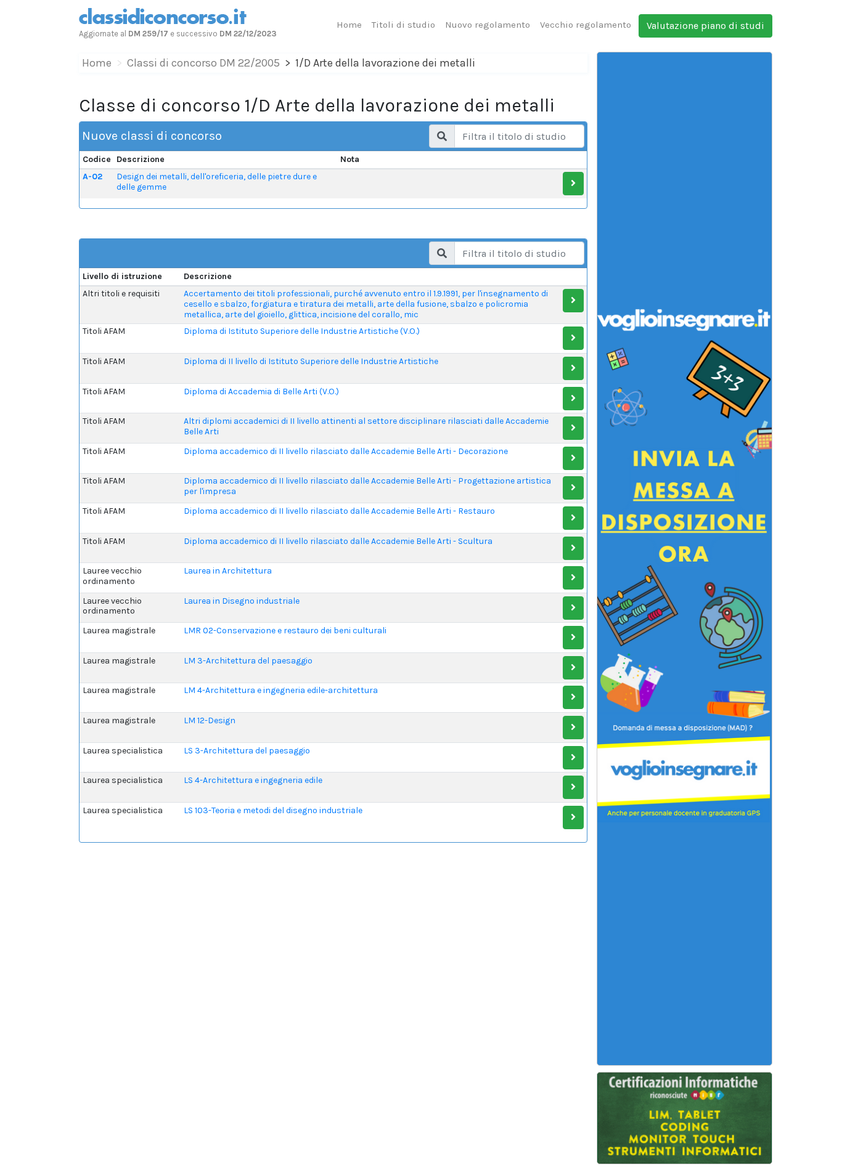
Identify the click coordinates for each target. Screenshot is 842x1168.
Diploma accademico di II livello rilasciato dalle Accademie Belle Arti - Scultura (338, 541)
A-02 (92, 176)
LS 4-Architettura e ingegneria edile (253, 780)
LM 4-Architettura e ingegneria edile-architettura (281, 690)
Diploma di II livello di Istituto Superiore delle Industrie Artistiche (311, 361)
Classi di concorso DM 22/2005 (203, 63)
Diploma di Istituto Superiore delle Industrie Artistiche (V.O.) (302, 331)
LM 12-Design (209, 720)
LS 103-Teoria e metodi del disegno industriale (273, 810)
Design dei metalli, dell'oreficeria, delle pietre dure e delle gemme (216, 181)
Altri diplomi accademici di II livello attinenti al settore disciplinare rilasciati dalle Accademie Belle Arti (366, 426)
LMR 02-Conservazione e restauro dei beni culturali (285, 630)
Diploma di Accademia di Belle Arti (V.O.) (261, 391)
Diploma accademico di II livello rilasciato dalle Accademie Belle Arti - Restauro (339, 511)
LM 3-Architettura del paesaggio (248, 660)
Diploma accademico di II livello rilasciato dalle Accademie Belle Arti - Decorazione (346, 451)
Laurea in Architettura (228, 571)
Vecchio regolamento (585, 24)
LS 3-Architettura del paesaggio (247, 750)
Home (349, 24)
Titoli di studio (403, 24)
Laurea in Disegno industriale (242, 601)
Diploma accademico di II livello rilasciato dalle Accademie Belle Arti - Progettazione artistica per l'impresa (367, 486)
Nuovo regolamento (487, 24)
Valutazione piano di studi (705, 25)
